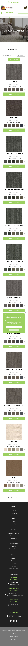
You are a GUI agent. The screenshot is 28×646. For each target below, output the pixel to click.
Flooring (8, 17)
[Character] (9, 161)
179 (19, 497)
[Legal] (17, 89)
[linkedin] (16, 621)
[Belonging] (14, 287)
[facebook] (14, 621)
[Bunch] (9, 233)
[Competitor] (13, 377)
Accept (9, 327)
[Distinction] (22, 161)
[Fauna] (17, 125)
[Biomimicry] (14, 143)
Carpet (12, 17)
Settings (14, 329)
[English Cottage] (22, 485)
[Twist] (22, 233)
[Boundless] (13, 449)
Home (3, 17)
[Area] (14, 107)
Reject (18, 327)
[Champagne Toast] (9, 485)
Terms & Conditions (14, 636)
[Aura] (14, 431)
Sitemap (14, 642)
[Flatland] (22, 125)
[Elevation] (13, 125)
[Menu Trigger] (25, 7)
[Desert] (9, 125)
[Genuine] (13, 89)
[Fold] (13, 233)
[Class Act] (13, 485)
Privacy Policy (14, 639)
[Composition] (17, 161)
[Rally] (17, 377)
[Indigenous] (13, 305)
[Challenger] (14, 359)
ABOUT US (14, 554)
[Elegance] (17, 485)
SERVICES (14, 529)
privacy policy (16, 320)
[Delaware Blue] (22, 449)
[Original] (22, 305)
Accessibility (14, 633)
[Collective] (13, 161)
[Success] (22, 377)
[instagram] (11, 621)
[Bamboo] (9, 449)
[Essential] (9, 305)
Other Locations (23, 13)
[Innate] (17, 305)
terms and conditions (12, 322)
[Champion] (9, 377)
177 (13, 497)
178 (16, 497)
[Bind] (14, 215)
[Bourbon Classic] (14, 467)
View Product (14, 94)
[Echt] (9, 89)
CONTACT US (14, 574)
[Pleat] (17, 233)
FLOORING (14, 507)
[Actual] (14, 71)
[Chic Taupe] (17, 449)
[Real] (22, 89)
